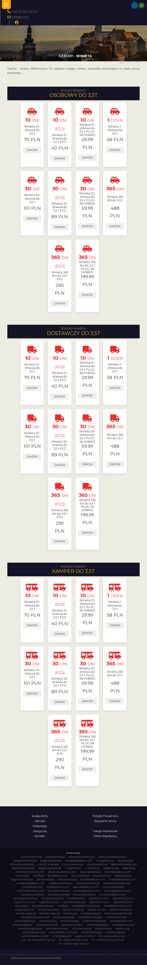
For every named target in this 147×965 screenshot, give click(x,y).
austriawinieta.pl (55, 856)
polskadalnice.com (57, 887)
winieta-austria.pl (48, 909)
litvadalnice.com (58, 875)
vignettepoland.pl (43, 905)
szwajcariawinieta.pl (25, 898)
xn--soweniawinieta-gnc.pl (39, 939)
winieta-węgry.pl (49, 913)
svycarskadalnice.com (112, 894)
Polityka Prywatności (105, 816)
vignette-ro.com (99, 902)
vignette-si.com (123, 902)
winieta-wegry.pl (25, 913)
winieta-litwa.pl (96, 909)
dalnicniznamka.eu (23, 868)
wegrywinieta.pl (24, 909)
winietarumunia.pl (47, 924)
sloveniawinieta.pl (59, 890)
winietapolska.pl (22, 924)
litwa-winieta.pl (80, 875)
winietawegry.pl (81, 928)
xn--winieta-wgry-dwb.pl (73, 943)
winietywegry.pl (115, 932)
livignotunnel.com (22, 879)
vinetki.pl (62, 905)
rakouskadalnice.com (86, 887)
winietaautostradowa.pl (35, 917)
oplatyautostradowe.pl (117, 883)
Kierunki (40, 821)
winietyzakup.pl (61, 936)
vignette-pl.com (49, 902)
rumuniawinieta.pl (113, 887)
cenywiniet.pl (125, 860)
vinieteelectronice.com (118, 905)
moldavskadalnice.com (30, 883)
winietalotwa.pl (69, 921)
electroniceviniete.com (62, 872)
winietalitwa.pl (48, 921)
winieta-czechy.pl (73, 909)
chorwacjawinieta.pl (22, 864)
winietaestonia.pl (25, 921)
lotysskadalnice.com (92, 879)
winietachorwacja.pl (90, 917)
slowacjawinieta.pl (59, 894)
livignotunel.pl (122, 875)
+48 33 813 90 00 (24, 11)
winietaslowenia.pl (123, 924)
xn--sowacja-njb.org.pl (112, 936)
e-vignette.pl (73, 868)
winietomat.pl (103, 928)
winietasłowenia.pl (57, 928)
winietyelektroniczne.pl (63, 932)
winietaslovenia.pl (72, 924)
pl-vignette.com (33, 887)
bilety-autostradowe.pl (112, 856)
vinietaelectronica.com (86, 905)
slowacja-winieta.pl (32, 894)
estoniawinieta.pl (90, 872)
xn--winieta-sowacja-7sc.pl (108, 939)
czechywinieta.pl (73, 864)
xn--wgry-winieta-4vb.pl (73, 939)
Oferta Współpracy (105, 836)
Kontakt (40, 836)
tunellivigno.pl (76, 898)
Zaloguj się (39, 831)
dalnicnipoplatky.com (124, 864)
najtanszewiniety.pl (87, 883)
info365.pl (38, 875)
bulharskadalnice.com (78, 860)
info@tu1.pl (20, 17)
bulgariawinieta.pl (51, 860)
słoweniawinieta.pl (52, 898)
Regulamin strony (105, 821)
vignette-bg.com (123, 898)
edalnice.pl (128, 868)
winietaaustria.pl (91, 913)
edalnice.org (111, 868)
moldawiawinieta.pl (60, 883)
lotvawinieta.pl (46, 879)
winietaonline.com (121, 921)
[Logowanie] (16, 22)
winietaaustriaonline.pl (118, 913)
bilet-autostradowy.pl (82, 856)
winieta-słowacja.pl (120, 909)
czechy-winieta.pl (48, 864)
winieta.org (70, 913)
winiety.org (122, 928)
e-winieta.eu (92, 868)
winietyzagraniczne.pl (35, 936)
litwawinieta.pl (102, 875)
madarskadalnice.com (122, 879)
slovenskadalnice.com (87, 890)
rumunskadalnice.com (30, 890)
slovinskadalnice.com (117, 890)
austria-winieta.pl (31, 856)
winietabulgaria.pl (63, 917)
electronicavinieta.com (30, 872)
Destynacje (40, 826)
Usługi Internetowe (105, 831)
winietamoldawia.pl (94, 921)
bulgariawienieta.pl (25, 860)
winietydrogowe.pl (33, 932)
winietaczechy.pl (116, 917)
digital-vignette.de (50, 868)
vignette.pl (21, 905)
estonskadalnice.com (118, 872)
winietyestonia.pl (91, 932)
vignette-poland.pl (74, 902)
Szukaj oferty (40, 816)
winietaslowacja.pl (98, 924)
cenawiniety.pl (105, 860)
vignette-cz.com (25, 902)
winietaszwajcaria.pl (30, 928)
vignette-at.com (98, 898)
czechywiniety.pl (97, 864)
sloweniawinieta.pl (84, 894)
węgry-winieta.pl (85, 936)
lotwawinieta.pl (67, 879)
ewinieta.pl (22, 875)
